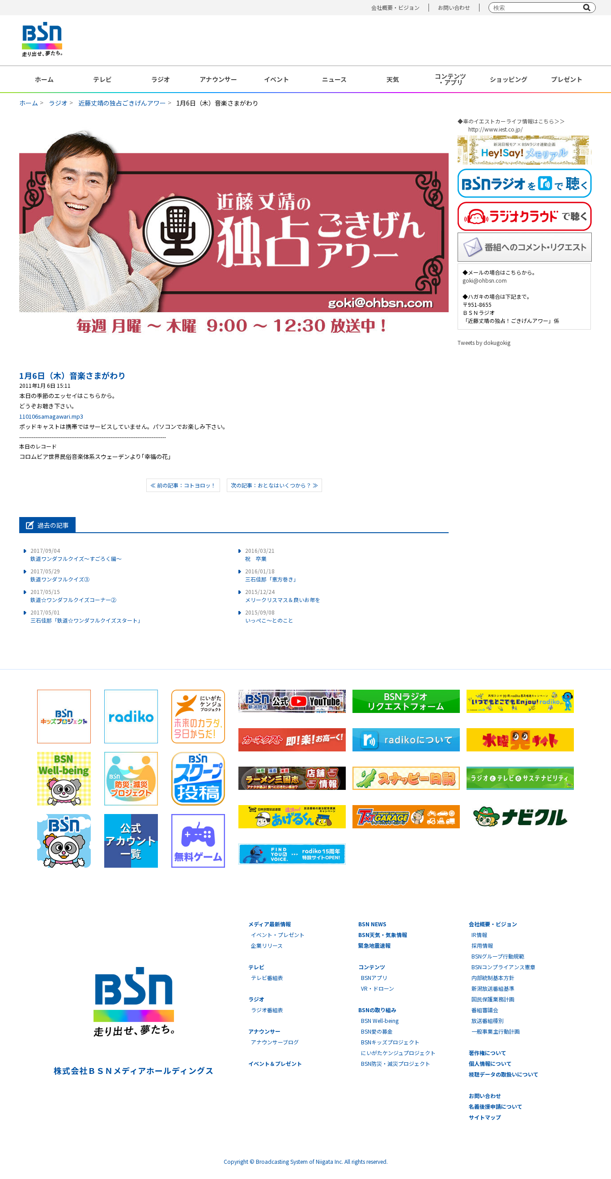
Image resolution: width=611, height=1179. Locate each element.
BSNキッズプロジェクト (390, 1042)
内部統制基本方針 (492, 977)
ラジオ (160, 79)
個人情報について (490, 1063)
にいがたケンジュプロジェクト (398, 1052)
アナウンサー (218, 79)
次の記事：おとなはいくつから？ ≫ (274, 485)
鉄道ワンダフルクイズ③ (59, 575)
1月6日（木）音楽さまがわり (72, 375)
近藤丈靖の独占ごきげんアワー (122, 102)
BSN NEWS (372, 924)
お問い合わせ (454, 7)
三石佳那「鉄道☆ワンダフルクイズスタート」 (86, 616)
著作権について (487, 1052)
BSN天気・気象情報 (382, 934)
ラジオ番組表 (267, 1010)
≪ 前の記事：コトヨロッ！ (183, 485)
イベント (276, 79)
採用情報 (482, 945)
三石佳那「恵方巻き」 (272, 575)
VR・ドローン (377, 988)
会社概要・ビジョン (395, 7)
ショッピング (508, 79)
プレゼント (566, 79)
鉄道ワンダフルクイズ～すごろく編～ (76, 554)
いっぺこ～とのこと (269, 616)
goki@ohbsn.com (484, 280)
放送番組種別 (487, 1020)
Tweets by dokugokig (484, 342)
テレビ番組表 (267, 977)
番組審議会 (484, 1010)
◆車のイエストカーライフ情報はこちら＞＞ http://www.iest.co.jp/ (511, 125)
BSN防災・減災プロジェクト (395, 1063)
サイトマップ (485, 1117)
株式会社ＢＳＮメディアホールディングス (133, 1070)
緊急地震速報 (374, 945)
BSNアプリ (374, 977)
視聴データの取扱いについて (504, 1074)
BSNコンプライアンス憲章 (503, 967)
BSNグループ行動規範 (497, 956)
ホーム (44, 79)
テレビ (102, 79)
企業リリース (267, 945)
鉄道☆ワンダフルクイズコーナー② (73, 595)
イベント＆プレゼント (275, 1063)
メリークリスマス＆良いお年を (282, 595)
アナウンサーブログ (275, 1042)
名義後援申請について (495, 1106)
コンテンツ (371, 967)
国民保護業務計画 (492, 999)
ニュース (334, 79)
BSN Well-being (380, 1020)
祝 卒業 (260, 554)
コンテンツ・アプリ (450, 79)
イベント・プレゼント (278, 934)
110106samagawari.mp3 (51, 416)
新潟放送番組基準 (492, 988)
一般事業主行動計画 (495, 1031)
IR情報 (479, 934)
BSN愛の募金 (377, 1031)
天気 (392, 79)
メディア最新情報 (269, 924)
